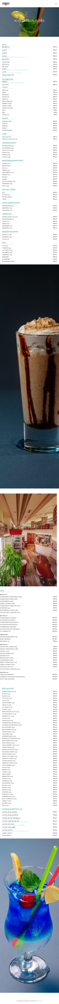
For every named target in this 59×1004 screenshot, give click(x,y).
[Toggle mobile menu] (56, 3)
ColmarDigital (39, 1000)
